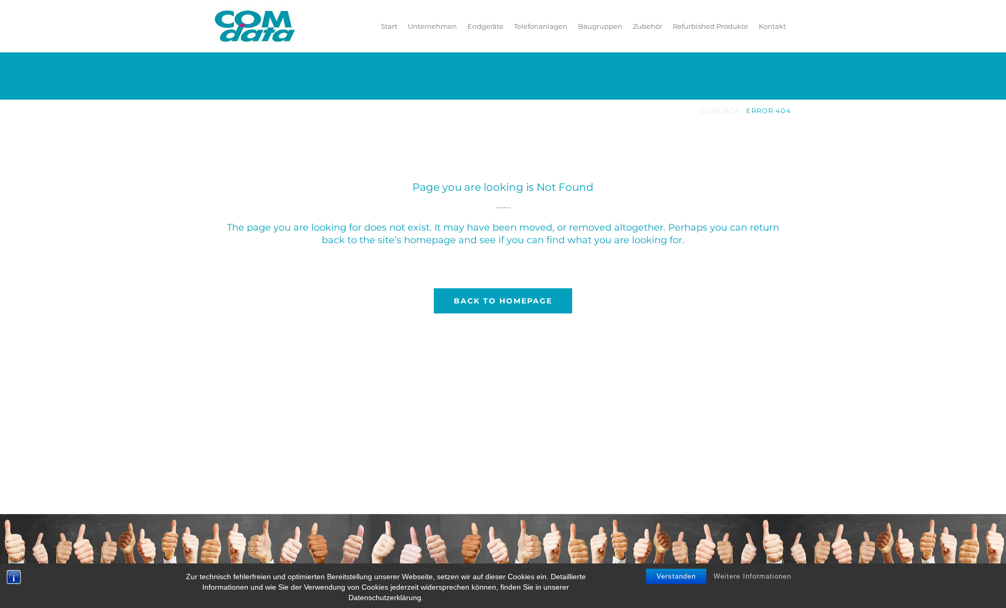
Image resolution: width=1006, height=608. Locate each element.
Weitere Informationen (752, 576)
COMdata (719, 110)
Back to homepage (503, 301)
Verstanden (676, 576)
